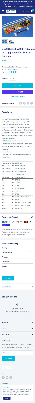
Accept (7, 398)
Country (4, 248)
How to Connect (7, 152)
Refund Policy (6, 287)
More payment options (17, 96)
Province (5, 257)
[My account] (27, 11)
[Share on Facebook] (20, 103)
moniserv (5, 60)
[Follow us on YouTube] (10, 377)
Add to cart (17, 86)
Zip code (4, 266)
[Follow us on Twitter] (7, 377)
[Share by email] (31, 103)
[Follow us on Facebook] (3, 377)
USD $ (4, 368)
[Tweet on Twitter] (28, 103)
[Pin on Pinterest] (24, 103)
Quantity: (5, 78)
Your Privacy (6, 387)
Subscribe (8, 359)
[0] (31, 11)
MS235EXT (5, 141)
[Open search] (24, 11)
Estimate (8, 278)
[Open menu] (3, 11)
